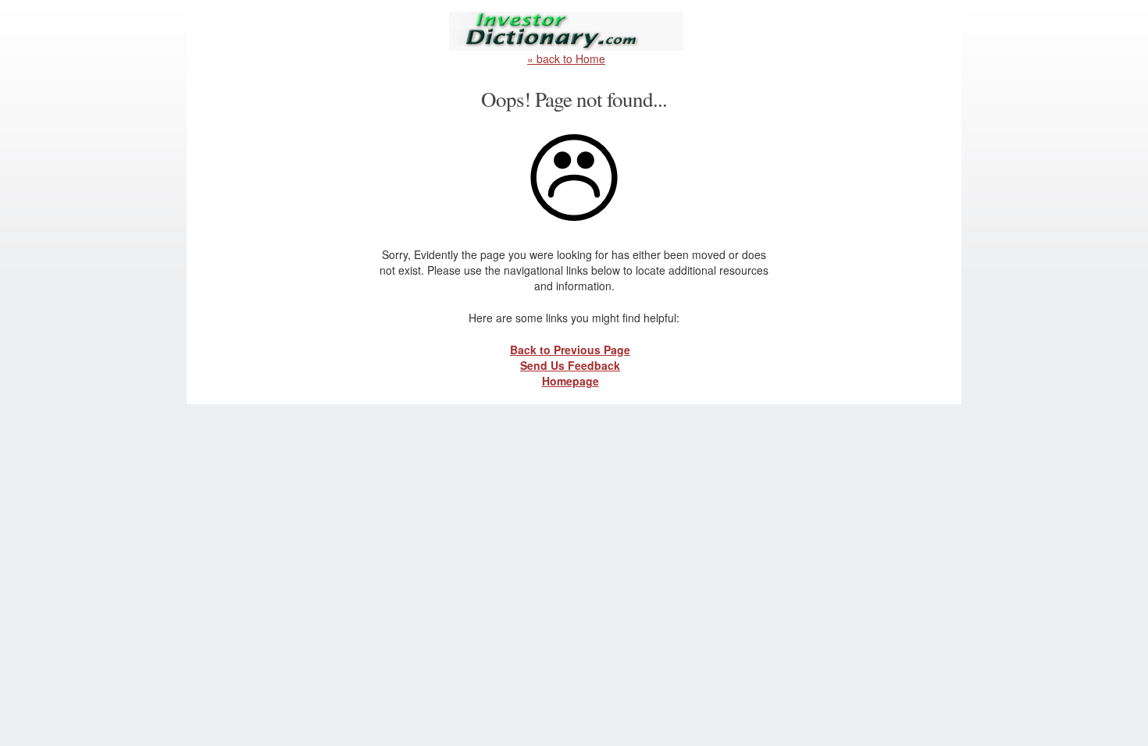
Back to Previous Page (570, 349)
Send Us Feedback (570, 365)
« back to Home (566, 58)
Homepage (570, 381)
